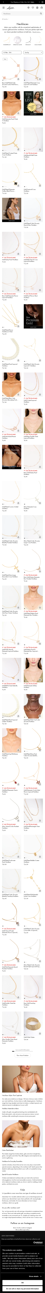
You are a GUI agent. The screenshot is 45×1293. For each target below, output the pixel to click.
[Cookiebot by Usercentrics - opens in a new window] (33, 1243)
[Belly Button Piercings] (11, 457)
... (36, 32)
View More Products (22, 1055)
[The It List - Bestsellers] (33, 104)
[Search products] (41, 13)
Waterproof (7, 45)
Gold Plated (38, 45)
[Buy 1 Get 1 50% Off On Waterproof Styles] (11, 210)
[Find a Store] (28, 8)
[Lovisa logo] (11, 8)
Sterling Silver (17, 45)
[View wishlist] (33, 8)
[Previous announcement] (3, 2)
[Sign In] (37, 8)
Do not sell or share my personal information (22, 1289)
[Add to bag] (18, 79)
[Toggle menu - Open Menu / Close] (3, 7)
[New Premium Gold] (33, 317)
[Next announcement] (39, 2)
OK (22, 1283)
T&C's (32, 2)
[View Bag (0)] (42, 8)
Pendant (28, 45)
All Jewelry (5, 19)
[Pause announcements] (42, 2)
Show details (34, 1276)
